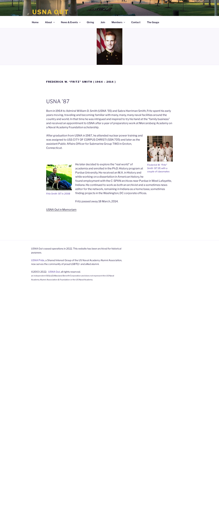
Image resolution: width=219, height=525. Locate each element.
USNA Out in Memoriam (61, 209)
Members (117, 22)
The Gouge (153, 22)
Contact (135, 22)
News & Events (69, 22)
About (48, 22)
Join (103, 22)
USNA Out (50, 12)
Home (35, 22)
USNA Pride (37, 260)
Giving (90, 22)
